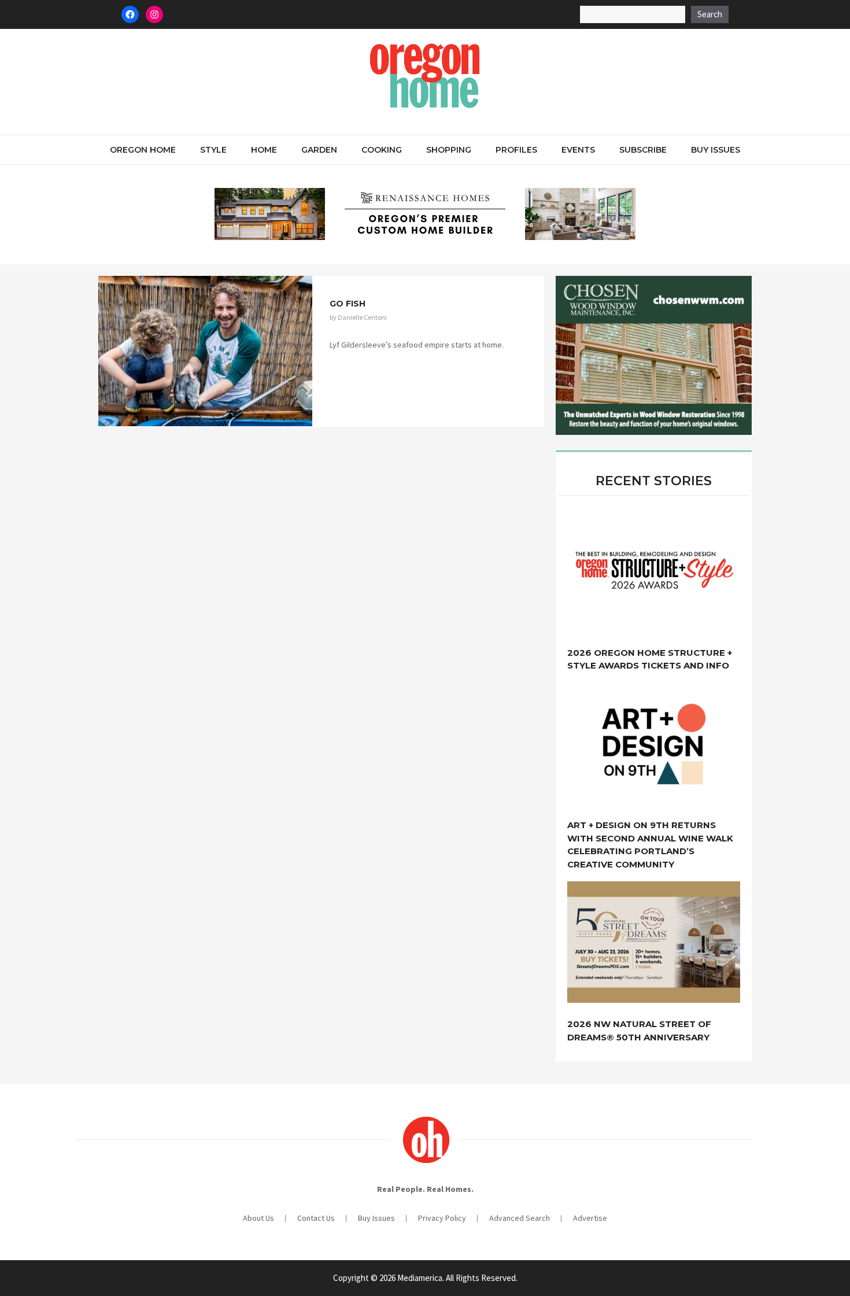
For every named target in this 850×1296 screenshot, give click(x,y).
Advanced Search (519, 1218)
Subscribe (643, 150)
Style (213, 150)
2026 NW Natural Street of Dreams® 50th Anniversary (639, 1030)
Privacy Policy (442, 1218)
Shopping (448, 150)
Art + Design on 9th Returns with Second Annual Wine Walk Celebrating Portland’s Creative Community (650, 844)
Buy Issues (715, 150)
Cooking (381, 150)
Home (264, 150)
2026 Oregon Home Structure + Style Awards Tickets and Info (649, 659)
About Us (258, 1218)
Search (709, 14)
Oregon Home (143, 150)
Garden (319, 150)
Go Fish (347, 303)
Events (578, 150)
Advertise (590, 1218)
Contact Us (316, 1218)
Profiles (516, 150)
